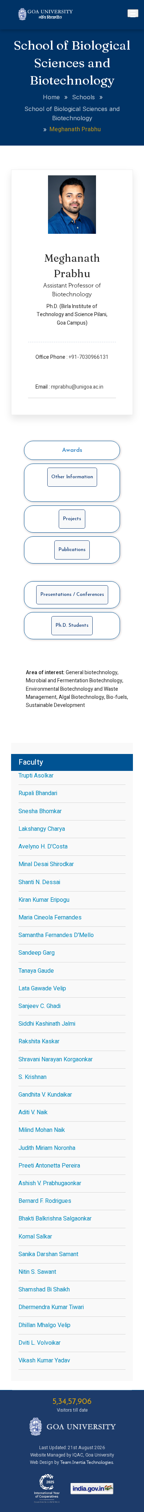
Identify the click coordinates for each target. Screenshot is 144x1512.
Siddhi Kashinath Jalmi (46, 1023)
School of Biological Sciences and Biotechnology (72, 113)
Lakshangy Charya (41, 829)
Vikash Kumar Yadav (44, 1360)
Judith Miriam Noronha (46, 1148)
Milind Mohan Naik (41, 1130)
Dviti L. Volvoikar (39, 1342)
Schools (83, 97)
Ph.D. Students (72, 625)
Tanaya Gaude (36, 970)
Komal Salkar (35, 1236)
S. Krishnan (32, 1077)
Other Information (72, 477)
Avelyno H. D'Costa (43, 846)
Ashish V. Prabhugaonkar (49, 1183)
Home (51, 97)
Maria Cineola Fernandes (50, 917)
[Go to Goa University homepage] (46, 18)
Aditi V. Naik (33, 1112)
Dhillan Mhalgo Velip (44, 1325)
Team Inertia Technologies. (87, 1462)
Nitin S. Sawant (37, 1272)
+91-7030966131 (89, 357)
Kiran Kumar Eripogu (43, 900)
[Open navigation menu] (132, 13)
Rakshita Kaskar (38, 1041)
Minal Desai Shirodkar (46, 864)
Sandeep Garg (36, 952)
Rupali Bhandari (37, 793)
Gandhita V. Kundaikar (45, 1094)
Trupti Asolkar (36, 775)
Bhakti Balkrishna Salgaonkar (55, 1218)
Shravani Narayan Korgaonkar (55, 1059)
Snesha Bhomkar (40, 811)
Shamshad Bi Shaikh (44, 1289)
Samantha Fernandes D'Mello (56, 935)
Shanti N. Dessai (39, 882)
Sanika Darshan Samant (48, 1254)
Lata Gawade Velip (42, 988)
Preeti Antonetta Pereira (49, 1165)
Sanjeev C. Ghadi (39, 1006)
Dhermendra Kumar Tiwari (51, 1307)
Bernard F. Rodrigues (44, 1201)
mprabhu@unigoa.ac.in (77, 387)
